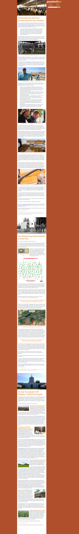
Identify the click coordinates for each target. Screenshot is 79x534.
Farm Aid (35, 370)
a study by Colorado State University (28, 439)
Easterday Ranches (26, 213)
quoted (38, 346)
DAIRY (33, 213)
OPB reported (20, 131)
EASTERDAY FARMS (20, 213)
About (50, 3)
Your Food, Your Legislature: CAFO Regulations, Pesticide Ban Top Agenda (30, 393)
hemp (43, 525)
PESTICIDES (30, 524)
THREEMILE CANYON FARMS (35, 369)
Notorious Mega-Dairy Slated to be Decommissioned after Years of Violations (31, 19)
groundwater (41, 212)
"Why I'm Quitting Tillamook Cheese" (26, 204)
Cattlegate (36, 213)
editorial (28, 370)
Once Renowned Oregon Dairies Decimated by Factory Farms (31, 237)
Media (58, 3)
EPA (31, 214)
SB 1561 (37, 511)
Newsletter (50, 5)
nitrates (28, 525)
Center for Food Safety (39, 416)
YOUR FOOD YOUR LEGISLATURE (24, 524)
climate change (39, 525)
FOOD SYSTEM (32, 370)
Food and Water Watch (25, 214)
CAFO (35, 212)
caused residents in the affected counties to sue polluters (28, 167)
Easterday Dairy (31, 212)
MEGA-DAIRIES (21, 212)
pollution (31, 213)
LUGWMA (37, 212)
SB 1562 (19, 429)
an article (26, 292)
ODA (30, 214)
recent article (34, 251)
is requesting (30, 449)
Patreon (57, 5)
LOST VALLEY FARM (26, 212)
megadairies (34, 524)
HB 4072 (34, 511)
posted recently (25, 305)
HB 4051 (31, 511)
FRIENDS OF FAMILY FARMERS (28, 369)
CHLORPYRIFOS (35, 525)
